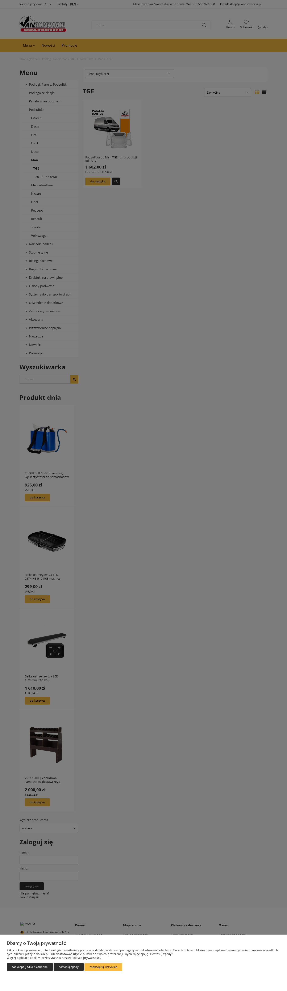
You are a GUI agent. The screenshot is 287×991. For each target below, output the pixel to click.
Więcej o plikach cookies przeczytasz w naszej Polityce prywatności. (54, 958)
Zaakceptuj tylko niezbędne (30, 967)
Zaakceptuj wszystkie (103, 967)
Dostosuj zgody (69, 967)
